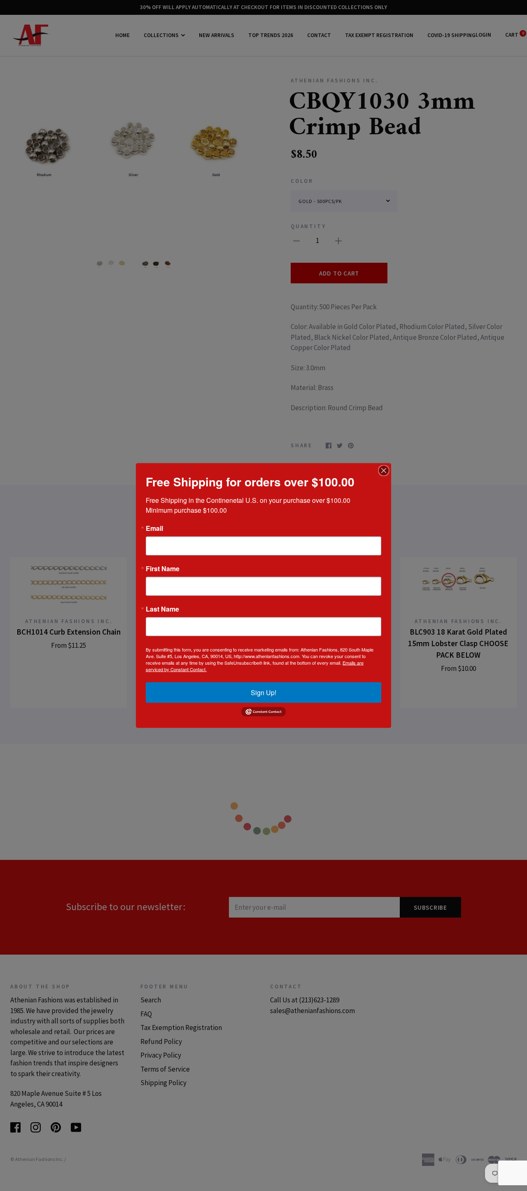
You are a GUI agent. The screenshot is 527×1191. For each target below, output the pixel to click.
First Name (163, 568)
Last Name (162, 609)
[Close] (384, 471)
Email (154, 528)
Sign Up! (263, 692)
